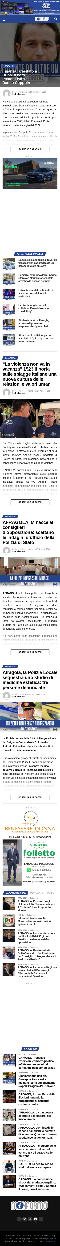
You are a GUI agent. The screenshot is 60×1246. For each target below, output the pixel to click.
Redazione (20, 94)
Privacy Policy (48, 1241)
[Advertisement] (30, 219)
